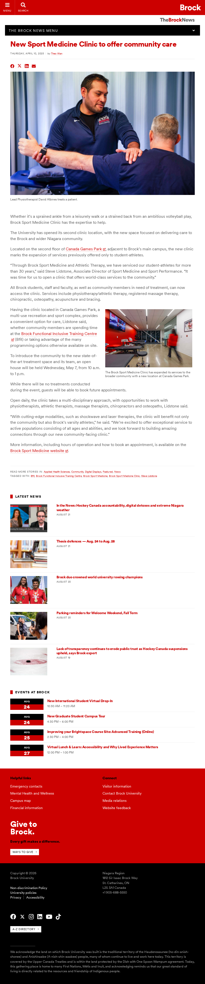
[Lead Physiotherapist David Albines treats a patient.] (102, 193)
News (117, 471)
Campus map (20, 800)
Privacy (15, 897)
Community (77, 471)
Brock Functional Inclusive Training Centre (59, 475)
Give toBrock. (23, 827)
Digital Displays (93, 471)
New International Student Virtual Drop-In (80, 701)
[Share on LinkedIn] (27, 65)
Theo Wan (56, 53)
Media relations (114, 800)
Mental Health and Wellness (32, 793)
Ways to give (22, 852)
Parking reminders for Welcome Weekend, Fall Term (97, 613)
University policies (23, 893)
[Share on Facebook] (12, 65)
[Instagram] (31, 916)
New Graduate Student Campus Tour (76, 716)
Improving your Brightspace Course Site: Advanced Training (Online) (100, 731)
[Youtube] (49, 916)
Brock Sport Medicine (95, 475)
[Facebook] (13, 916)
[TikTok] (58, 916)
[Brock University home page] (190, 7)
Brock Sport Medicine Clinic (124, 475)
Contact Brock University (122, 793)
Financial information (26, 808)
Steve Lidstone (149, 475)
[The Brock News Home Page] (177, 16)
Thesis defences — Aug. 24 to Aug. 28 (85, 541)
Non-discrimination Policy (28, 888)
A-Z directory (23, 929)
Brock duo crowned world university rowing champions (99, 577)
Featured (108, 471)
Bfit (32, 475)
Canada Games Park (84, 249)
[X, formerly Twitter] (22, 916)
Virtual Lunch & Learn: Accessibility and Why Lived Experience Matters (102, 747)
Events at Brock (32, 692)
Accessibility (35, 897)
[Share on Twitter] (19, 65)
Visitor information (116, 786)
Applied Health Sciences (57, 471)
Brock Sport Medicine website (37, 450)
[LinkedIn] (39, 916)
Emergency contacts (26, 786)
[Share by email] (34, 65)
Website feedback (116, 808)
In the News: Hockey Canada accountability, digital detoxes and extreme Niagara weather (120, 507)
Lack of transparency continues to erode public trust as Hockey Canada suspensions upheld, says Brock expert (122, 650)
